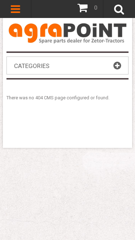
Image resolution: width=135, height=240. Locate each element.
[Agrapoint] (67, 33)
